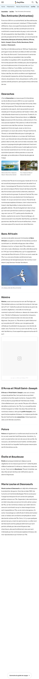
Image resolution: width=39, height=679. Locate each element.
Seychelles (4, 11)
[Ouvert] (2, 2)
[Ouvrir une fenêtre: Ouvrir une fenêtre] (37, 2)
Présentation (10, 6)
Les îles (33, 6)
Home (3, 6)
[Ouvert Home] (19, 2)
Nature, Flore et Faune (22, 6)
